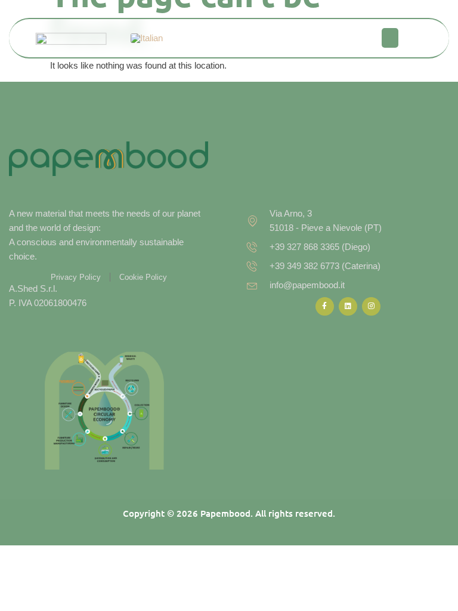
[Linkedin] (348, 306)
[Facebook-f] (324, 306)
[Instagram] (371, 306)
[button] (390, 38)
